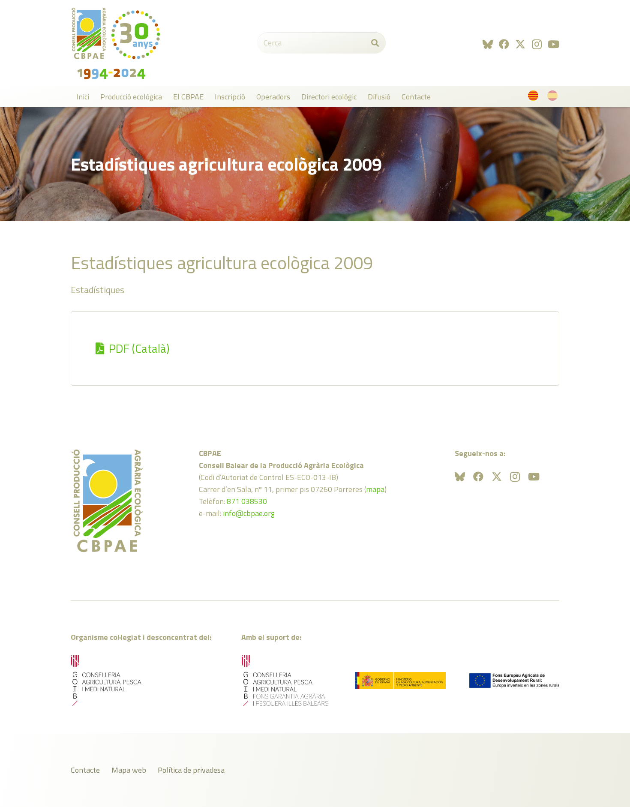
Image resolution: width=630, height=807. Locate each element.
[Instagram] (537, 44)
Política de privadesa (191, 770)
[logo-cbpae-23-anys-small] (116, 42)
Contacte (85, 770)
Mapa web (128, 770)
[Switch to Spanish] (554, 97)
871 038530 (247, 501)
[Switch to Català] (534, 97)
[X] (520, 44)
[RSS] (488, 44)
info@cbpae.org (249, 513)
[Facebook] (504, 44)
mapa (375, 489)
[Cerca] (375, 43)
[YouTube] (553, 44)
